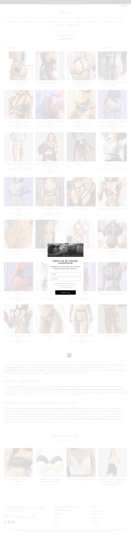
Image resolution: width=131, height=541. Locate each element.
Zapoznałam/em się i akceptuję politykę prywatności (66, 285)
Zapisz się (65, 292)
